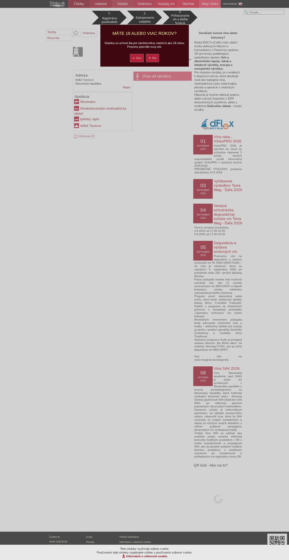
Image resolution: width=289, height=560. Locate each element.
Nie (154, 58)
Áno (138, 58)
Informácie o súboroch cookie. (147, 556)
